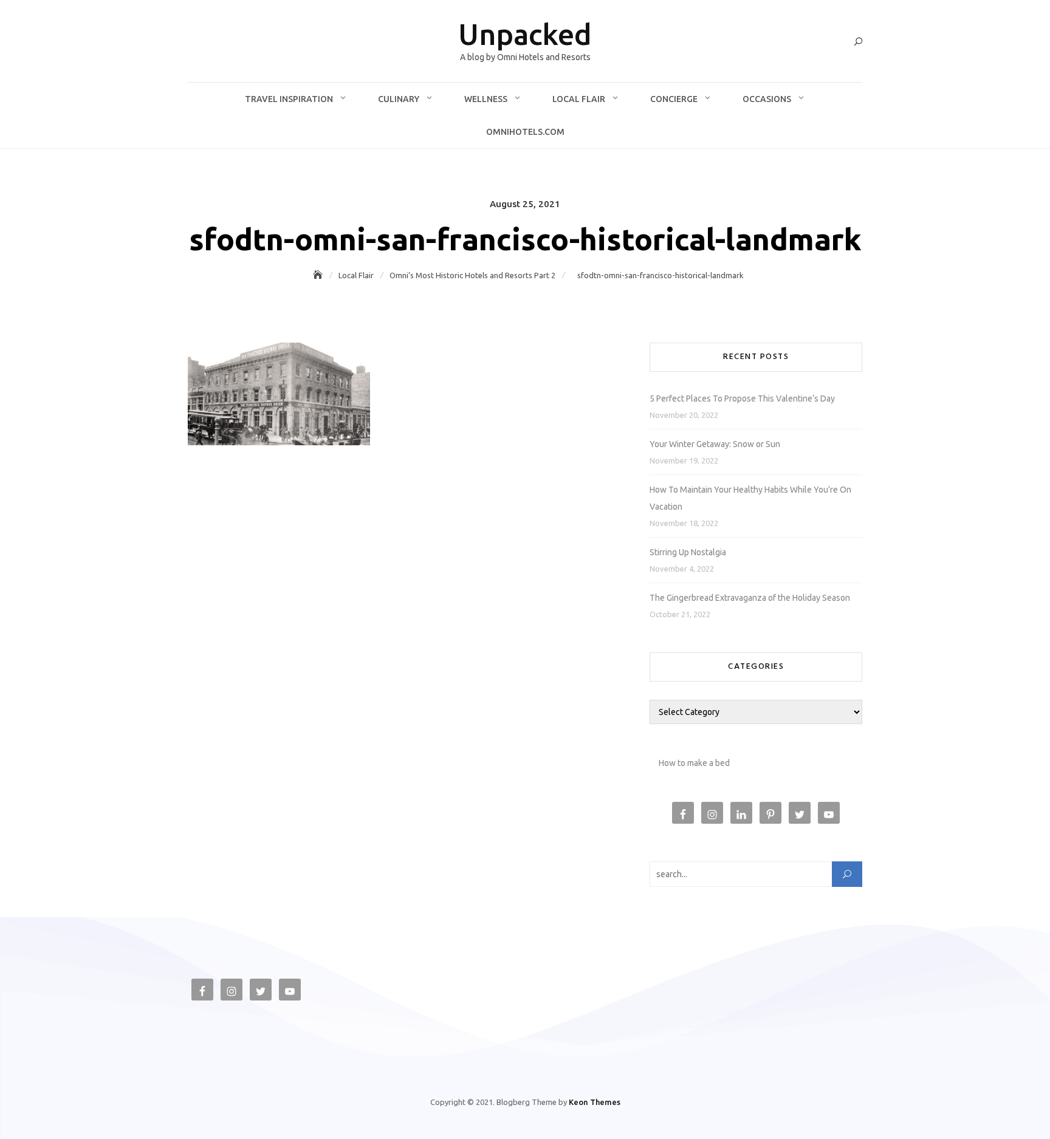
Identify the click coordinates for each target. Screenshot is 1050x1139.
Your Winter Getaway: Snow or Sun (715, 444)
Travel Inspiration (289, 99)
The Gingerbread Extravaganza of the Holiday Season (750, 598)
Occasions (767, 99)
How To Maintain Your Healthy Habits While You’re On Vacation (750, 498)
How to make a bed (694, 763)
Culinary (398, 99)
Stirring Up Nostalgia (688, 552)
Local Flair (578, 99)
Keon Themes (594, 1102)
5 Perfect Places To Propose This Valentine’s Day (742, 398)
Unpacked (525, 34)
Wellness (485, 99)
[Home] (319, 275)
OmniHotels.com (525, 132)
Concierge (674, 99)
